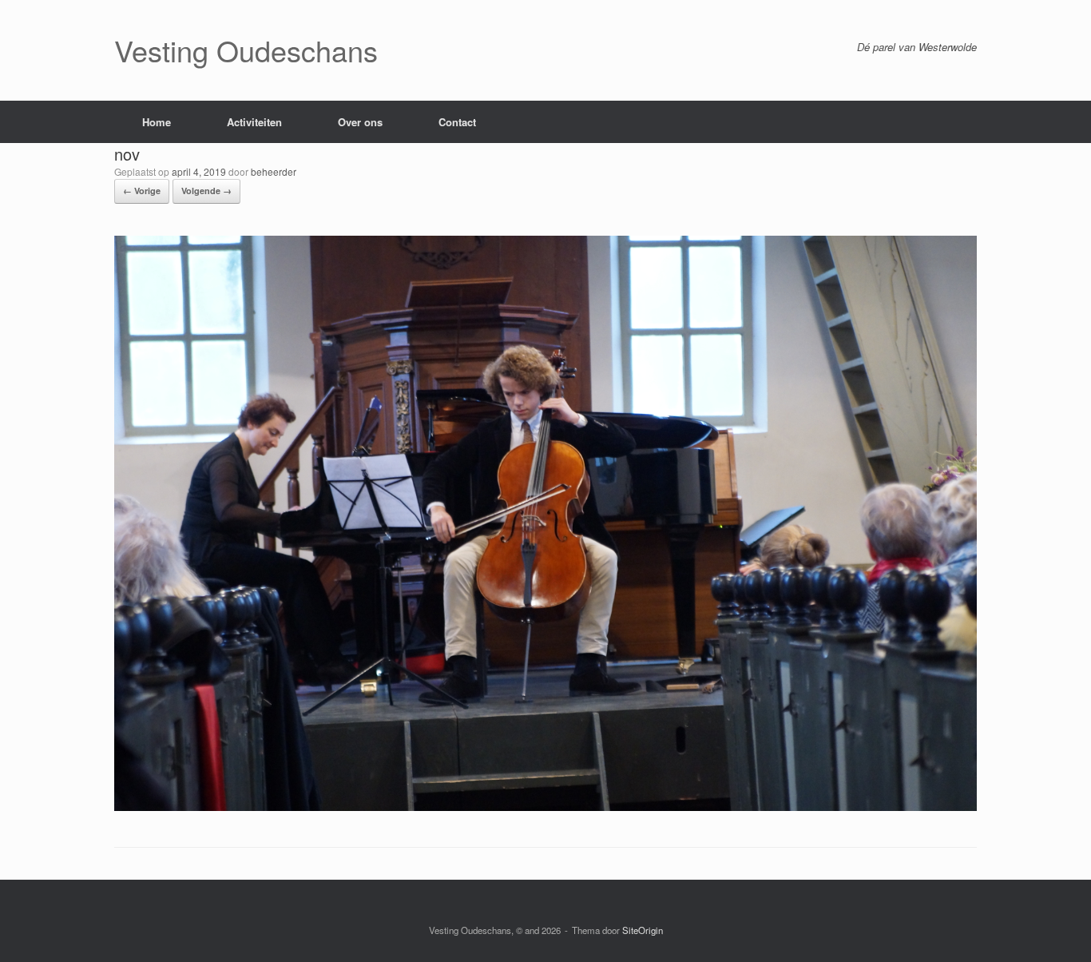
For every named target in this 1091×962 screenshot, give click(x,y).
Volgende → (206, 191)
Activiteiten (254, 121)
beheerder (273, 171)
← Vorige (142, 191)
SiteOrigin (642, 930)
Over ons (360, 121)
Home (156, 121)
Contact (457, 121)
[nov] (545, 806)
